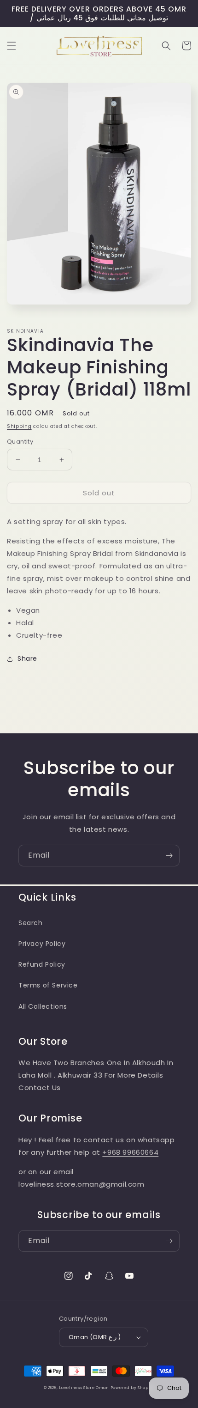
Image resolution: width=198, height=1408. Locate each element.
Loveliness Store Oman (84, 1387)
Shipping (19, 426)
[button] (11, 46)
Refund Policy (41, 964)
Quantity (20, 441)
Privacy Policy (41, 943)
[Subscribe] (169, 855)
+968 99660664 (130, 1152)
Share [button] (27, 658)
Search (30, 922)
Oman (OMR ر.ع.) (95, 1337)
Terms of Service (48, 985)
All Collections (42, 1006)
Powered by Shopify (133, 1387)
